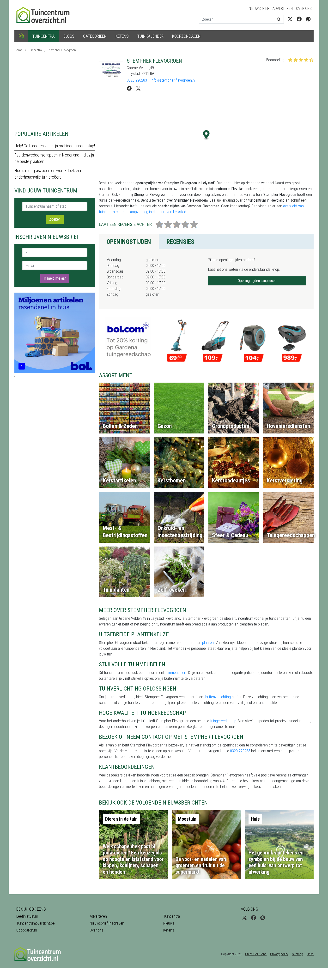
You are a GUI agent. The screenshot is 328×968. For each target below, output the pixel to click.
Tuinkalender (150, 36)
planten (208, 642)
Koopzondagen (186, 36)
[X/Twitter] (138, 88)
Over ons (304, 8)
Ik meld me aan (54, 278)
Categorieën (95, 36)
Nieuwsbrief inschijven (107, 923)
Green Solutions (256, 954)
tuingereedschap (223, 721)
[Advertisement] (54, 91)
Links (310, 954)
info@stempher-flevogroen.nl (173, 80)
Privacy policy (279, 954)
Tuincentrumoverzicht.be (35, 923)
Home (18, 50)
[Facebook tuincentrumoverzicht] (299, 19)
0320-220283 (137, 80)
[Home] (21, 36)
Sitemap (297, 954)
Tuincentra (43, 36)
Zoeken (55, 219)
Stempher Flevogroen (62, 50)
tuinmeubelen (175, 672)
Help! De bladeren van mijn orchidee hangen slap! (54, 145)
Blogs (68, 36)
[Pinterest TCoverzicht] (308, 19)
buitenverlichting (218, 697)
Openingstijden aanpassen (257, 280)
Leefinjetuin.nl (27, 916)
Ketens (122, 36)
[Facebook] (129, 88)
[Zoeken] (277, 19)
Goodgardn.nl (26, 930)
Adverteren (283, 8)
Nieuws (168, 923)
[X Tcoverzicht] (290, 19)
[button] (206, 135)
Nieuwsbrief (259, 8)
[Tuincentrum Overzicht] (45, 14)
